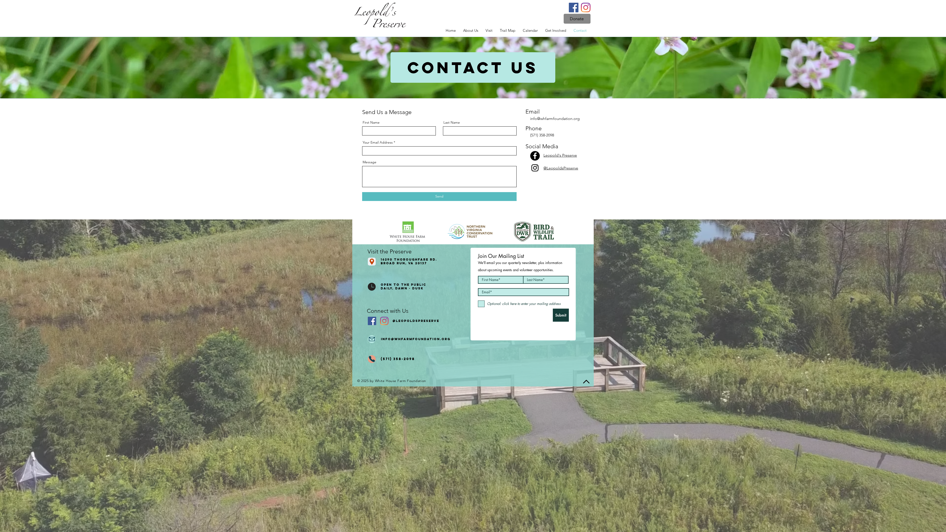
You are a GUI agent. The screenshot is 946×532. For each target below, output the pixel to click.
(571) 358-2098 (542, 135)
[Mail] (372, 339)
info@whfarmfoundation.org (555, 118)
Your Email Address (378, 142)
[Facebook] (573, 7)
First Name (371, 122)
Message (369, 162)
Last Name (451, 122)
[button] (577, 19)
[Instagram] (586, 7)
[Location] (372, 262)
